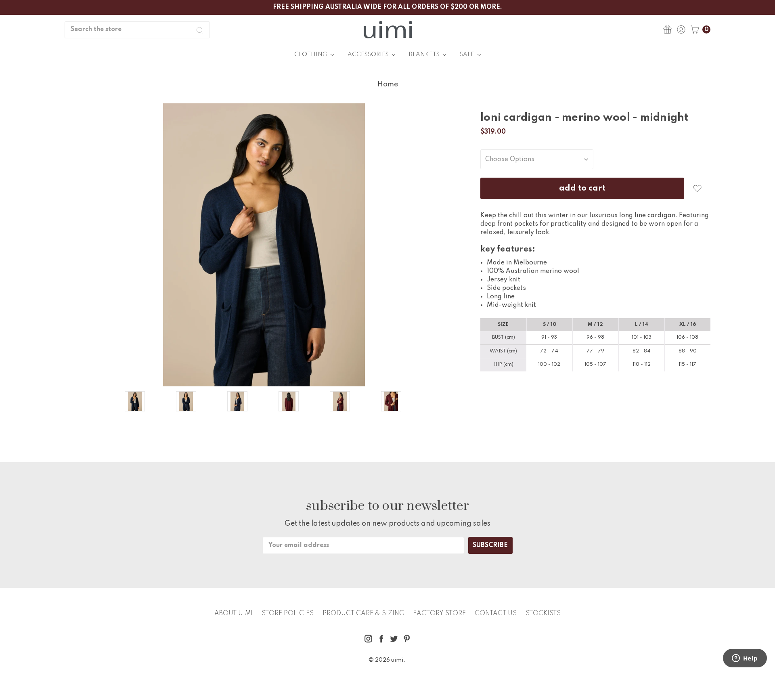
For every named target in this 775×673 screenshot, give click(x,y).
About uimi (233, 613)
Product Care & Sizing (363, 613)
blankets (425, 54)
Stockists (543, 613)
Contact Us (496, 613)
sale (467, 54)
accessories (369, 54)
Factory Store (439, 613)
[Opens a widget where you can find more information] (745, 659)
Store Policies (288, 613)
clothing (311, 54)
